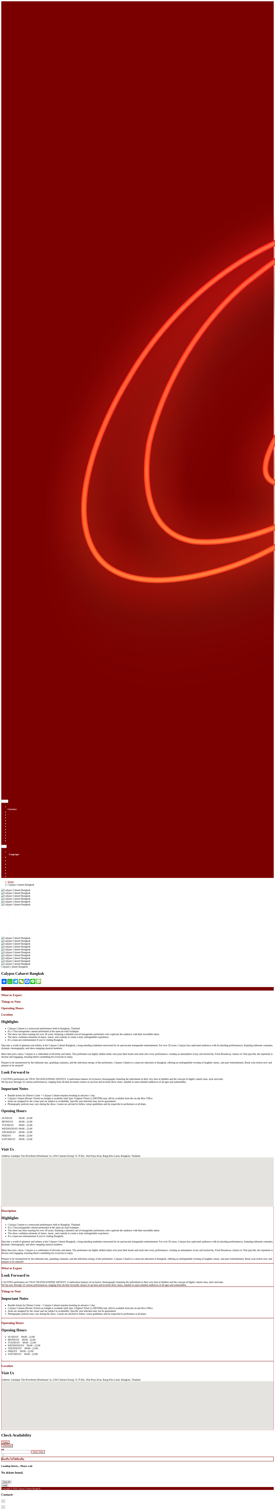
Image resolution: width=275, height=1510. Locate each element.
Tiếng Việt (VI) (15, 867)
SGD (5, 801)
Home (11, 881)
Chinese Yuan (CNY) (18, 814)
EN (4, 846)
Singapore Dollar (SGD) (20, 812)
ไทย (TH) (13, 860)
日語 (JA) (13, 876)
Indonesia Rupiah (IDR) (20, 820)
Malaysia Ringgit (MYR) (20, 826)
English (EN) (14, 857)
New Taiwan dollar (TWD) (21, 840)
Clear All (6, 1482)
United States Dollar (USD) (21, 835)
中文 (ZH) (13, 864)
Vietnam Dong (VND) (19, 837)
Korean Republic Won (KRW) (23, 823)
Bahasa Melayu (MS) (18, 870)
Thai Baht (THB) (16, 832)
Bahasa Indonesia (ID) (19, 873)
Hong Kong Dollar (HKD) (21, 817)
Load (5, 1485)
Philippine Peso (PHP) (19, 829)
